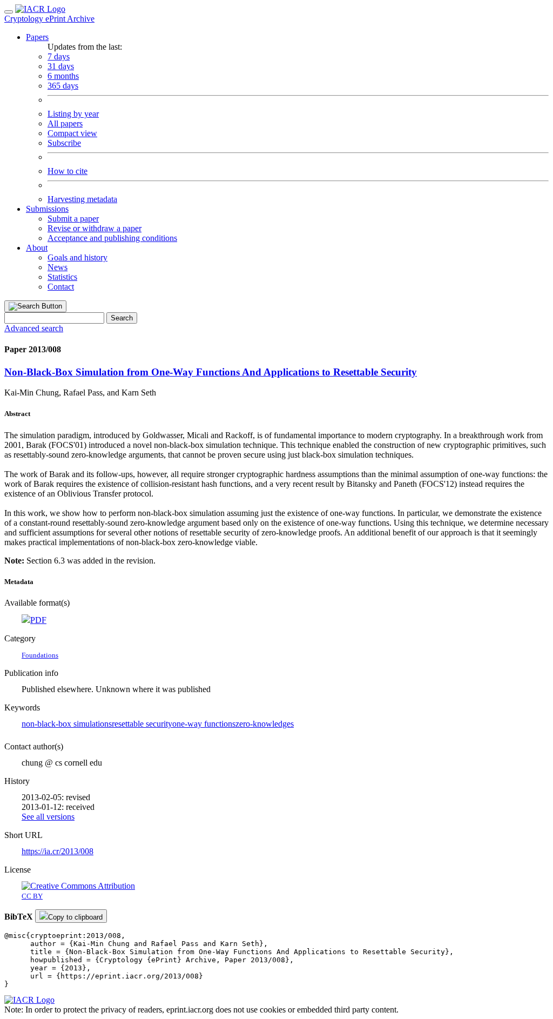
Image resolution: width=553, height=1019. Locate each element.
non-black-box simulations (67, 723)
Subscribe (64, 143)
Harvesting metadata (82, 199)
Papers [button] (37, 37)
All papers (65, 123)
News (58, 267)
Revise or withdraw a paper (94, 228)
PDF (38, 620)
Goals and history (77, 257)
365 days (63, 85)
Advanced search (33, 328)
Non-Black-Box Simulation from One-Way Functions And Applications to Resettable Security (210, 372)
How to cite (67, 171)
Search (122, 318)
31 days (61, 66)
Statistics (62, 276)
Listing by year (73, 113)
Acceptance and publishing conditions (112, 238)
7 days (59, 56)
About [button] (37, 247)
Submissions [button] (47, 208)
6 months (63, 76)
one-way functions (203, 723)
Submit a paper (73, 218)
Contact (61, 286)
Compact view (72, 133)
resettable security (142, 723)
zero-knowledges (264, 723)
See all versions (48, 816)
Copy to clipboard (75, 917)
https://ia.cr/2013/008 (57, 851)
